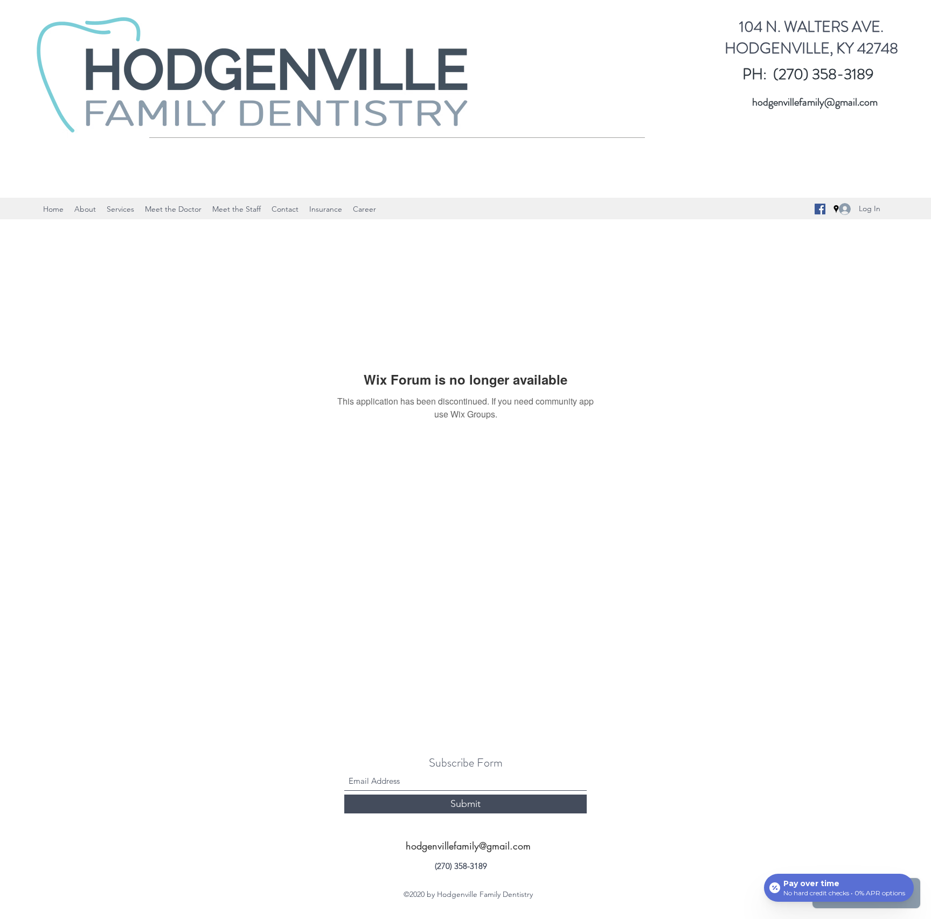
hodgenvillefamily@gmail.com (815, 102)
